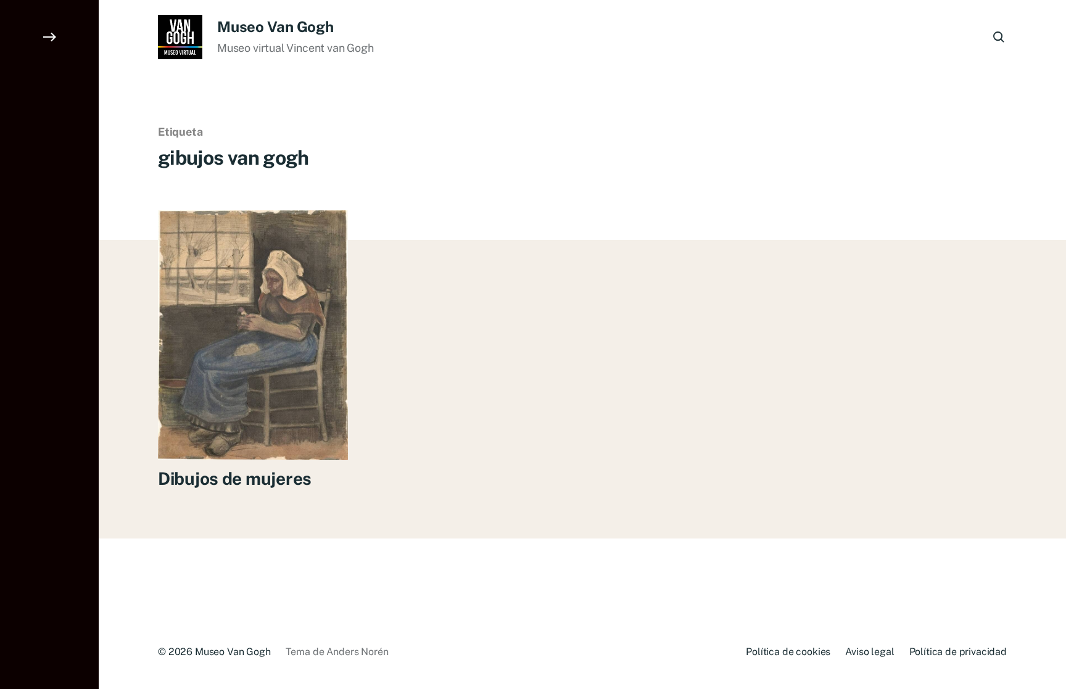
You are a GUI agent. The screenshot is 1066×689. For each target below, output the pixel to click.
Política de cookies (788, 652)
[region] (160, 595)
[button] (49, 344)
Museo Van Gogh (275, 26)
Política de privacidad (958, 652)
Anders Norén (357, 652)
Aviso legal (869, 652)
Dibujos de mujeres (235, 478)
